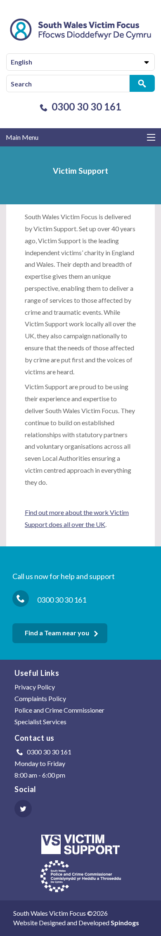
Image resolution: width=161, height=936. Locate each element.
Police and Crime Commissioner (59, 710)
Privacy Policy (34, 687)
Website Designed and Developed (76, 922)
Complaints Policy (40, 698)
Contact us (34, 737)
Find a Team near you (57, 633)
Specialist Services (40, 721)
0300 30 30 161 (86, 107)
